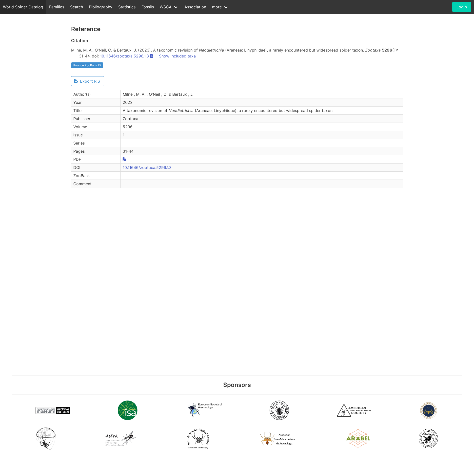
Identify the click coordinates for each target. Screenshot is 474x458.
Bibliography (100, 6)
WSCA (166, 6)
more (217, 6)
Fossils (147, 6)
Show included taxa (177, 56)
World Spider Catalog (23, 6)
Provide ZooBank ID (87, 65)
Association (195, 6)
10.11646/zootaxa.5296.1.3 (124, 56)
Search (76, 6)
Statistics (127, 6)
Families (56, 6)
